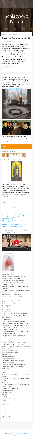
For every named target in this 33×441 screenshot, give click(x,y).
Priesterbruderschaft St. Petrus (10, 352)
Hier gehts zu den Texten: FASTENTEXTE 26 (13, 88)
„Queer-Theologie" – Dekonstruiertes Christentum (15, 211)
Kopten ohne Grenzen (7, 382)
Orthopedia (5, 308)
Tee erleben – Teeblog (8, 410)
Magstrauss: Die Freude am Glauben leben (13, 402)
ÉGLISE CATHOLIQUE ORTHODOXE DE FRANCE (14, 313)
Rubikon (4, 414)
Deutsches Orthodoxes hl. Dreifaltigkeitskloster (14, 296)
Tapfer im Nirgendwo (7, 416)
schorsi (6, 41)
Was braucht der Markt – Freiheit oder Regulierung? (15, 215)
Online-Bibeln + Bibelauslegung (10, 358)
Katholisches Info (6, 392)
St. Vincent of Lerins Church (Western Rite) (13, 282)
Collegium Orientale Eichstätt (9, 339)
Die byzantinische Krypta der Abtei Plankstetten (14, 321)
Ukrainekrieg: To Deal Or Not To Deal (12, 226)
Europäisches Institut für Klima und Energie (13, 366)
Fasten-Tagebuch (12, 34)
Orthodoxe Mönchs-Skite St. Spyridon (11, 294)
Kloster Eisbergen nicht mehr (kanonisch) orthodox (15, 213)
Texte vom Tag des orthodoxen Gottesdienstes (14, 280)
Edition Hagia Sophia (7, 306)
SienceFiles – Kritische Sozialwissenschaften (13, 364)
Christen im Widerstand (8, 362)
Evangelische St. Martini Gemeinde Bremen (13, 360)
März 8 (13, 41)
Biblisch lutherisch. (6, 408)
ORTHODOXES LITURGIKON (9, 327)
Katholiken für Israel (7, 354)
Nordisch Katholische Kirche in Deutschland (13, 345)
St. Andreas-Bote (6, 319)
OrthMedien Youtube (7, 284)
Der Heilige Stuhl (6, 349)
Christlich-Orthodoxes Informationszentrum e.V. (14, 310)
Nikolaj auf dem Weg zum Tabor (10, 388)
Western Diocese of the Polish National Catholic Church (16, 346)
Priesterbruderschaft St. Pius (9, 350)
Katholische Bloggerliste (8, 390)
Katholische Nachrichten (8, 356)
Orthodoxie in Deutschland (9, 312)
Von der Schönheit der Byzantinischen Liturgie (14, 224)
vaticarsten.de (5, 404)
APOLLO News (6, 368)
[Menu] (29, 3)
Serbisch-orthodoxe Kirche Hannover (11, 304)
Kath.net (4, 400)
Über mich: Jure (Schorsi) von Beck (11, 207)
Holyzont (4, 396)
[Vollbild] (30, 249)
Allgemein (4, 34)
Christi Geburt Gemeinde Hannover (11, 298)
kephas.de (4, 394)
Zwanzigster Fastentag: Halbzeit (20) (11, 209)
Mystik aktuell (5, 406)
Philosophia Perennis (7, 418)
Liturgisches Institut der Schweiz (10, 329)
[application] (16, 242)
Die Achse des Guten (7, 412)
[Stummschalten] (27, 249)
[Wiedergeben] (3, 249)
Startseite (4, 205)
